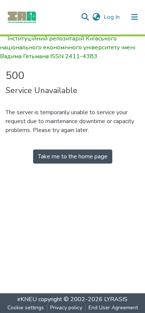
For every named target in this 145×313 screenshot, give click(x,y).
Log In (112, 17)
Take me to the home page (72, 156)
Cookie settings (25, 307)
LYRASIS (116, 299)
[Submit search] (85, 17)
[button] (96, 17)
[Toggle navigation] (134, 17)
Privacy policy (66, 307)
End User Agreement (113, 307)
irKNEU (27, 299)
